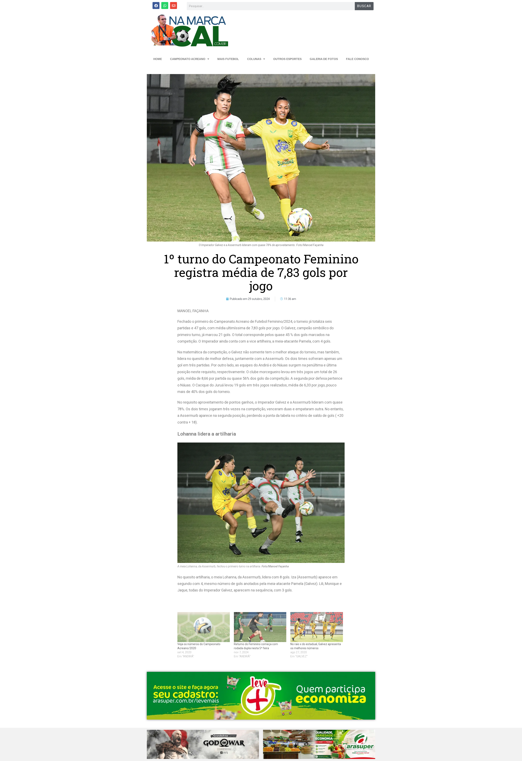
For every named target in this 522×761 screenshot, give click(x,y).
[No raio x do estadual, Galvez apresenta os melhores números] (316, 627)
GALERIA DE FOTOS (324, 59)
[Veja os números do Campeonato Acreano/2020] (203, 627)
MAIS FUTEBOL (228, 59)
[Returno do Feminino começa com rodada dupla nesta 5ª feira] (260, 627)
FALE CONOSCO (357, 59)
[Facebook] (156, 5)
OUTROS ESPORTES (287, 59)
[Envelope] (173, 5)
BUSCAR (364, 6)
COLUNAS (254, 59)
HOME (157, 59)
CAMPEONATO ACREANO (187, 59)
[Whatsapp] (164, 5)
